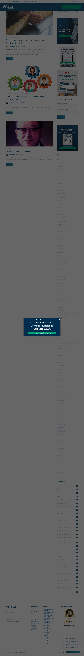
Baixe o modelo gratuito (42, 333)
